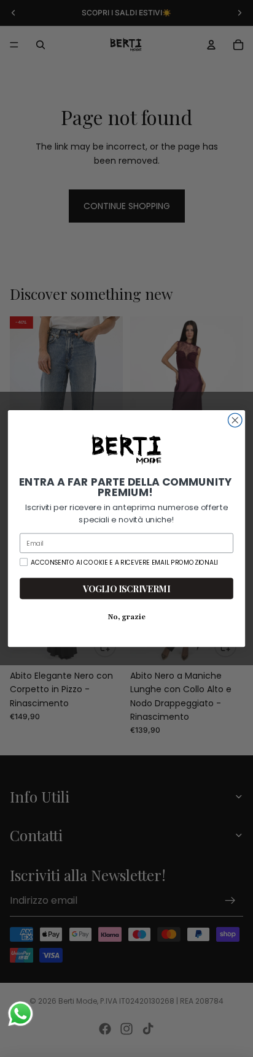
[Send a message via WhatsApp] (20, 1013)
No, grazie (126, 617)
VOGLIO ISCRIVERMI (126, 588)
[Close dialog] (235, 420)
